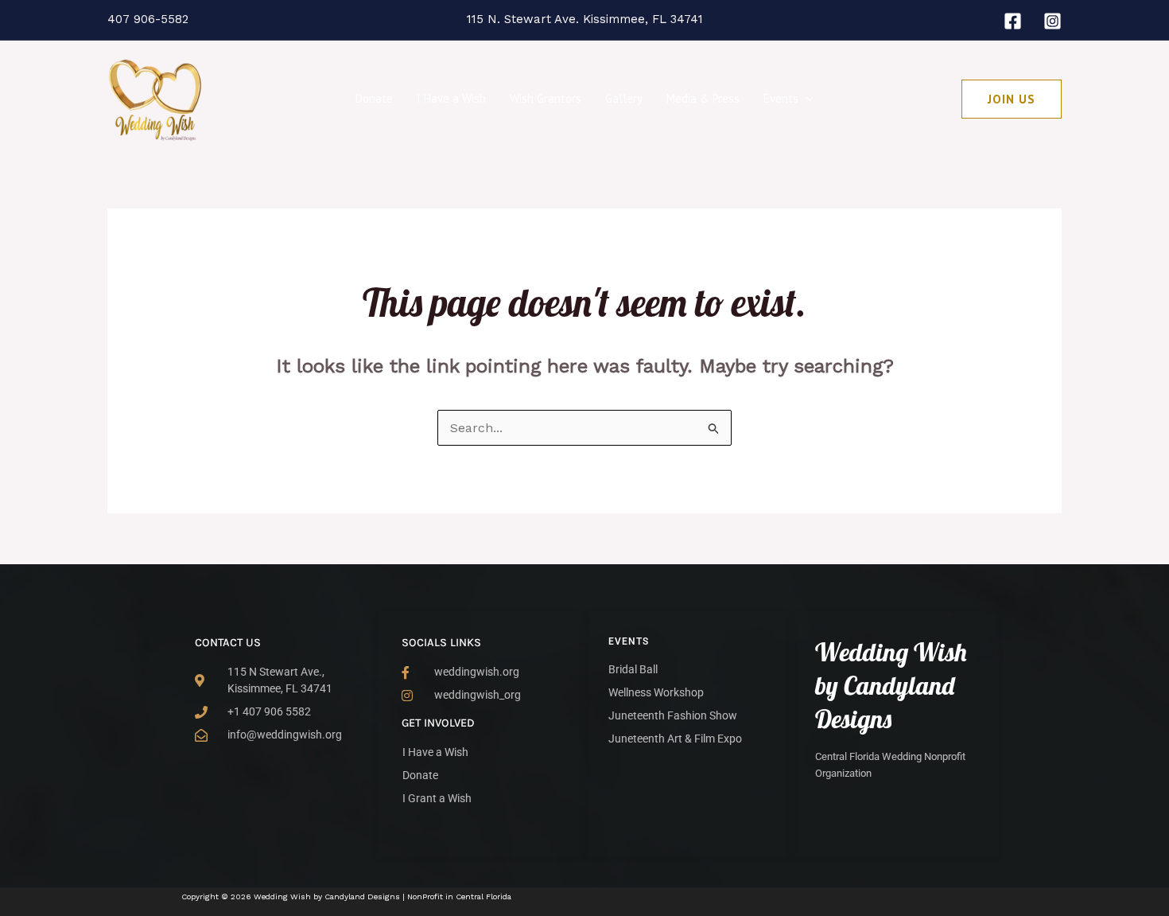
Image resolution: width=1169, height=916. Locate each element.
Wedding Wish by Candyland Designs (891, 685)
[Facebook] (1013, 21)
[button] (806, 99)
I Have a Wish (451, 98)
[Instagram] (1052, 21)
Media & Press (703, 98)
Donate (374, 98)
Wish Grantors (545, 98)
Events (780, 98)
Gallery (624, 98)
